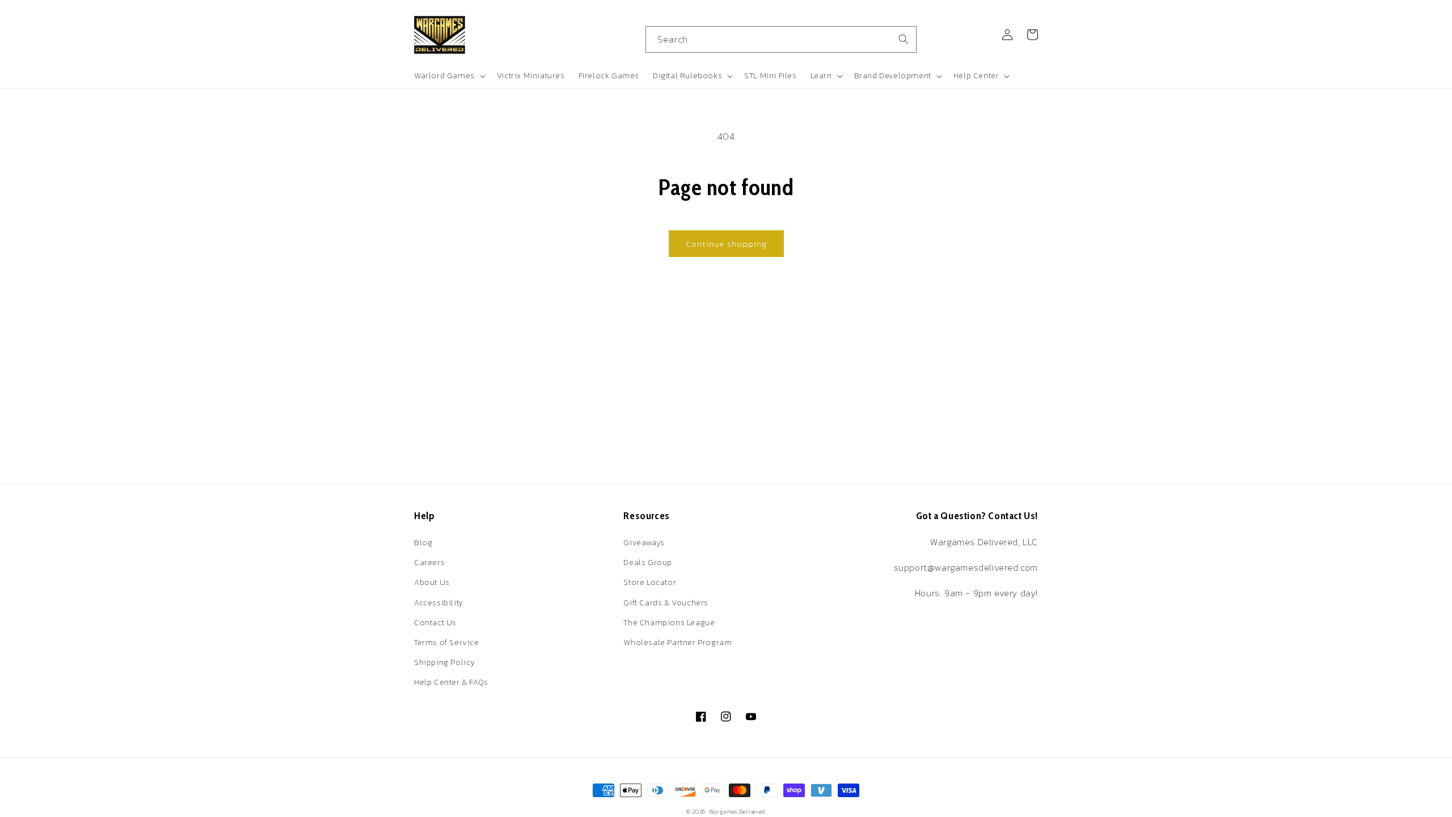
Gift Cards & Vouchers (665, 603)
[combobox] (781, 39)
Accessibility (438, 603)
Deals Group (647, 562)
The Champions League (669, 623)
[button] (448, 76)
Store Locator (649, 582)
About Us (432, 582)
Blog (423, 543)
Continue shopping (726, 243)
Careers (429, 562)
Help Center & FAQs (451, 682)
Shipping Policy (444, 662)
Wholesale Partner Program (677, 642)
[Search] (903, 39)
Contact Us (435, 623)
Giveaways (643, 543)
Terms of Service (446, 642)
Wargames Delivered (737, 811)
